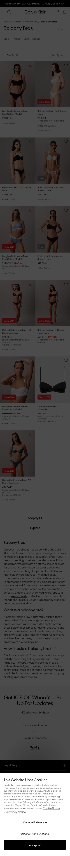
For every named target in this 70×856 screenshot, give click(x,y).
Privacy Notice (17, 811)
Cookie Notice (51, 808)
